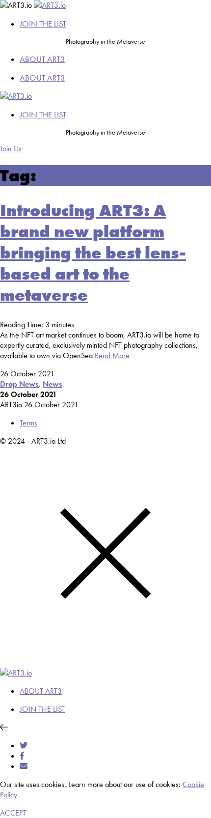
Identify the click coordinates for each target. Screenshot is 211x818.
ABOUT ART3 (42, 59)
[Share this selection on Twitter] (23, 745)
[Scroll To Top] (4, 727)
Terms (28, 423)
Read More (112, 355)
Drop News (19, 384)
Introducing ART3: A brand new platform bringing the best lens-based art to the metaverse (93, 253)
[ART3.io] (50, 5)
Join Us (11, 148)
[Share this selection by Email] (23, 766)
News (52, 384)
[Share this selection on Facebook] (22, 756)
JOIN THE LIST (43, 23)
